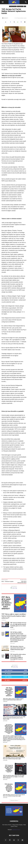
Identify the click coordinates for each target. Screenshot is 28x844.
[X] (14, 22)
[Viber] (21, 22)
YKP (25, 6)
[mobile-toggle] (2, 2)
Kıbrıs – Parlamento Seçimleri (7, 581)
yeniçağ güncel (20, 6)
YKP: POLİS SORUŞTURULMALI (21, 582)
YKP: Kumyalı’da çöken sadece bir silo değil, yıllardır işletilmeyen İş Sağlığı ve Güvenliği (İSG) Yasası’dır (13, 777)
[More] (24, 22)
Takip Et (25, 673)
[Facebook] (10, 22)
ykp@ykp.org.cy (16, 829)
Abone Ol (24, 680)
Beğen (25, 670)
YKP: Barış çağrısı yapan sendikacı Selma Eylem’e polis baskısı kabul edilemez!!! (14, 616)
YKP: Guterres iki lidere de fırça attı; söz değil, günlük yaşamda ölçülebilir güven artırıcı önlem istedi (14, 718)
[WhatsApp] (17, 22)
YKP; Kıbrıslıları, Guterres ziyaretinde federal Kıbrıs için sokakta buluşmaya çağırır (17, 648)
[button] (26, 2)
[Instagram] (9, 840)
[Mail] (14, 840)
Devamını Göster (14, 800)
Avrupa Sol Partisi (13, 6)
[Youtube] (22, 840)
